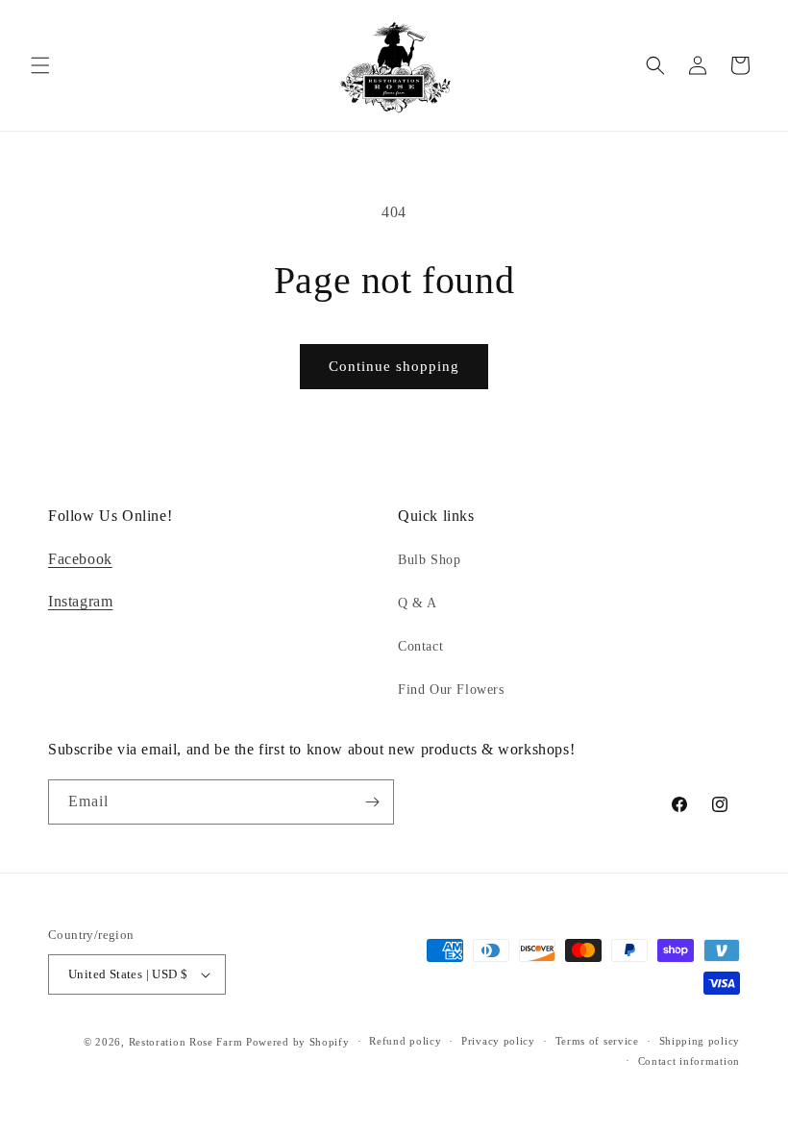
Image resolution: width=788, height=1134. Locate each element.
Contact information (689, 1061)
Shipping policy (700, 1041)
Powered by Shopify (298, 1042)
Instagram (80, 601)
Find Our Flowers (451, 689)
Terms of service (597, 1041)
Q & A (417, 603)
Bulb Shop (429, 560)
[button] (40, 65)
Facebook (80, 559)
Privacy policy (498, 1041)
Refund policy (405, 1041)
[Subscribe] (372, 802)
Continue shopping (394, 366)
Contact (420, 646)
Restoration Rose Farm (186, 1042)
